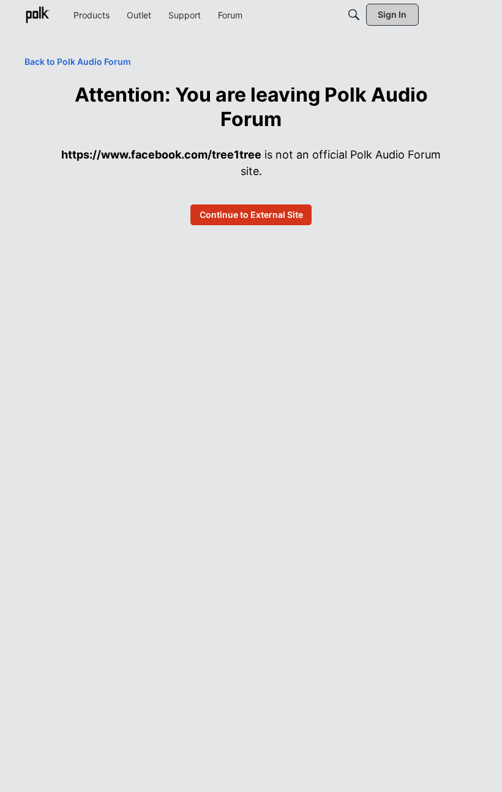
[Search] (354, 15)
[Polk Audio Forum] (37, 14)
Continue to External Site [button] (251, 214)
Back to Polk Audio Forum (77, 61)
